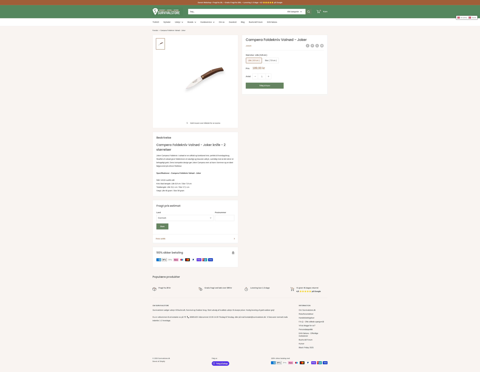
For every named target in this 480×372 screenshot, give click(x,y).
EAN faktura (272, 22)
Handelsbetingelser (306, 318)
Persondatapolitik (306, 329)
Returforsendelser (306, 314)
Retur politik (160, 239)
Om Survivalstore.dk (307, 310)
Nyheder (167, 22)
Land (158, 212)
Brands (190, 22)
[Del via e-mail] (322, 45)
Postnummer (220, 212)
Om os (221, 22)
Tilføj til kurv (264, 86)
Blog (242, 22)
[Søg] (309, 11)
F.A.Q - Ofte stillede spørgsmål (311, 322)
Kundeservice (206, 22)
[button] (466, 17)
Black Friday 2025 (306, 347)
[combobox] (236, 11)
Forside (155, 30)
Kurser (301, 344)
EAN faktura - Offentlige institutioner (308, 334)
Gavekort (232, 22)
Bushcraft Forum (256, 22)
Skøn (162, 226)
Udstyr (177, 22)
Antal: (248, 76)
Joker (248, 46)
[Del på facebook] (307, 45)
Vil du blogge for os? (307, 325)
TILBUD (155, 22)
